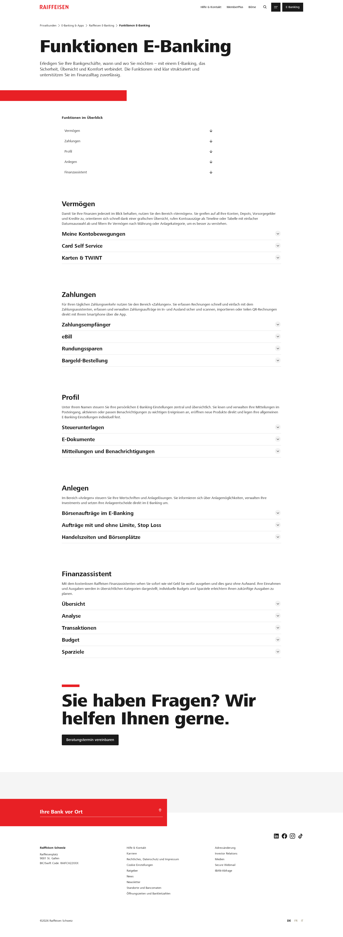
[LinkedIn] (276, 836)
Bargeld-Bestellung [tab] (85, 361)
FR (295, 920)
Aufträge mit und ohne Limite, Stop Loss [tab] (111, 525)
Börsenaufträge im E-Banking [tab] (98, 513)
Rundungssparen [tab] (82, 349)
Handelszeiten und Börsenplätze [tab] (101, 537)
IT (302, 920)
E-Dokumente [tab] (78, 439)
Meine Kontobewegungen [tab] (93, 234)
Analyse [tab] (71, 616)
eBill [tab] (67, 337)
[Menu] (275, 7)
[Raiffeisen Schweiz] (54, 7)
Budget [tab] (70, 640)
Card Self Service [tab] (82, 246)
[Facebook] (284, 836)
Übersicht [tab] (73, 604)
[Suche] (265, 7)
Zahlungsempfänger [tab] (86, 325)
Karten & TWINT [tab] (82, 258)
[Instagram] (292, 836)
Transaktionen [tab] (79, 628)
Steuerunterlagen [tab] (83, 427)
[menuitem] (211, 7)
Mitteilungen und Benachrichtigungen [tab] (108, 451)
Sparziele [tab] (73, 652)
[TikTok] (300, 836)
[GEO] (160, 810)
